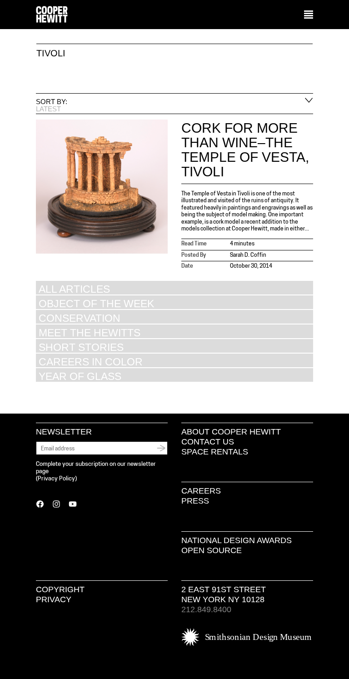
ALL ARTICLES (74, 289)
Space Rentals (214, 451)
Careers (201, 490)
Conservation (79, 318)
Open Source (211, 550)
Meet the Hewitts (89, 332)
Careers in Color (91, 361)
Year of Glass (80, 376)
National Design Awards (236, 540)
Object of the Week (96, 303)
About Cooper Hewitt (231, 431)
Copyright (60, 589)
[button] (308, 15)
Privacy (53, 599)
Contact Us (207, 441)
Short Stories (81, 347)
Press (195, 500)
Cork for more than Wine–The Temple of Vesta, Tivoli (245, 149)
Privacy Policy (56, 479)
